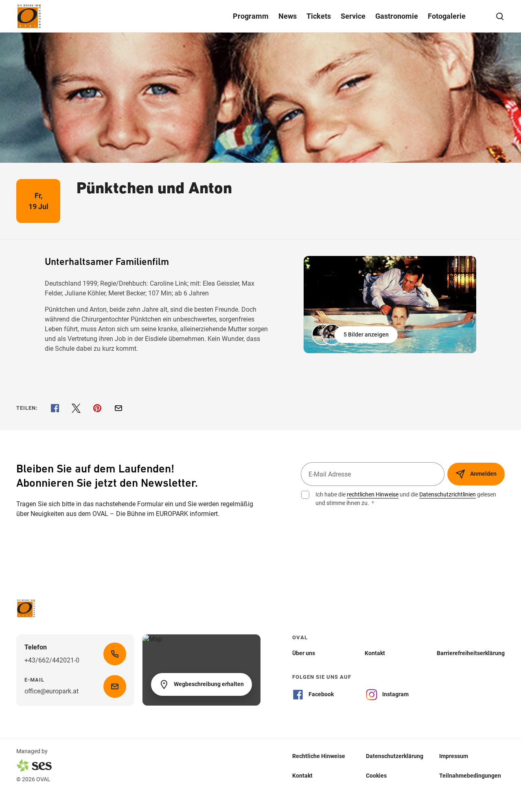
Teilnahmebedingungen (470, 775)
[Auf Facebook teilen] (55, 408)
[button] (355, 334)
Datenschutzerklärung (394, 755)
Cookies (376, 775)
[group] (390, 304)
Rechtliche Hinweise (318, 755)
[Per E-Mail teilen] (118, 408)
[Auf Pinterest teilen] (97, 408)
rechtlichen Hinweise (372, 494)
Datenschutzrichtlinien (447, 494)
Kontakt (302, 775)
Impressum (453, 755)
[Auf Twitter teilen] (76, 408)
